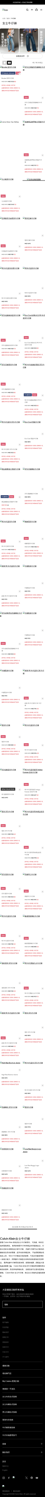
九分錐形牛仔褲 (7, 201)
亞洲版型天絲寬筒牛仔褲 (9, 251)
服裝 (8, 18)
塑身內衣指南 (7, 1419)
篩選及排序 (20, 56)
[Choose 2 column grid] (9, 63)
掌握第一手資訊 (8, 1389)
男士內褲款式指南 (9, 1412)
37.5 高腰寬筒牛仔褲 (8, 389)
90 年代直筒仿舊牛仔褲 (9, 298)
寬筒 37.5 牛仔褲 (7, 831)
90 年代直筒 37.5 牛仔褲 (9, 449)
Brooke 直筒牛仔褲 (8, 78)
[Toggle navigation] (41, 9)
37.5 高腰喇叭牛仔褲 (31, 494)
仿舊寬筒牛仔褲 (7, 1171)
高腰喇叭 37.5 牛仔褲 (8, 1132)
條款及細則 (16, 1491)
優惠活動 (6, 1365)
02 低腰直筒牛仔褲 (8, 794)
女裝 (3, 18)
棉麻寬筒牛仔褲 (30, 543)
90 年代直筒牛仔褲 (8, 546)
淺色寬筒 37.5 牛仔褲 (8, 988)
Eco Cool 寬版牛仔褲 (31, 438)
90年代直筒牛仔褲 (30, 293)
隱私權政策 (6, 1491)
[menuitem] (32, 10)
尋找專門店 (6, 1373)
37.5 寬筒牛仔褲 (7, 893)
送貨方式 (5, 1347)
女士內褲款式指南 (9, 1404)
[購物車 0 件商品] (36, 9)
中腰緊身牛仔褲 (30, 588)
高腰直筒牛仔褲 (7, 1210)
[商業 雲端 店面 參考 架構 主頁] (5, 9)
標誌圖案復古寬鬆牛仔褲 (9, 502)
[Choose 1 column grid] (4, 63)
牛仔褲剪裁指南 (8, 1427)
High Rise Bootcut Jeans (10, 1075)
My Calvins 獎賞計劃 (10, 1381)
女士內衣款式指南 (9, 1396)
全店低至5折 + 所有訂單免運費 (22, 2)
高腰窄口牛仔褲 (30, 896)
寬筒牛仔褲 (5, 742)
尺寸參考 (5, 1357)
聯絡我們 (5, 1332)
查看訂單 (5, 1337)
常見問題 (5, 1327)
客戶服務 (5, 1322)
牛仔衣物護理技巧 (9, 1435)
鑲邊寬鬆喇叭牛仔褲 (31, 943)
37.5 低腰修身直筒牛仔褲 (10, 345)
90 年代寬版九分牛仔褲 (32, 993)
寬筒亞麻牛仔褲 (30, 240)
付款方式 (5, 1352)
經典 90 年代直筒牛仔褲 (9, 596)
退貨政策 (5, 1342)
